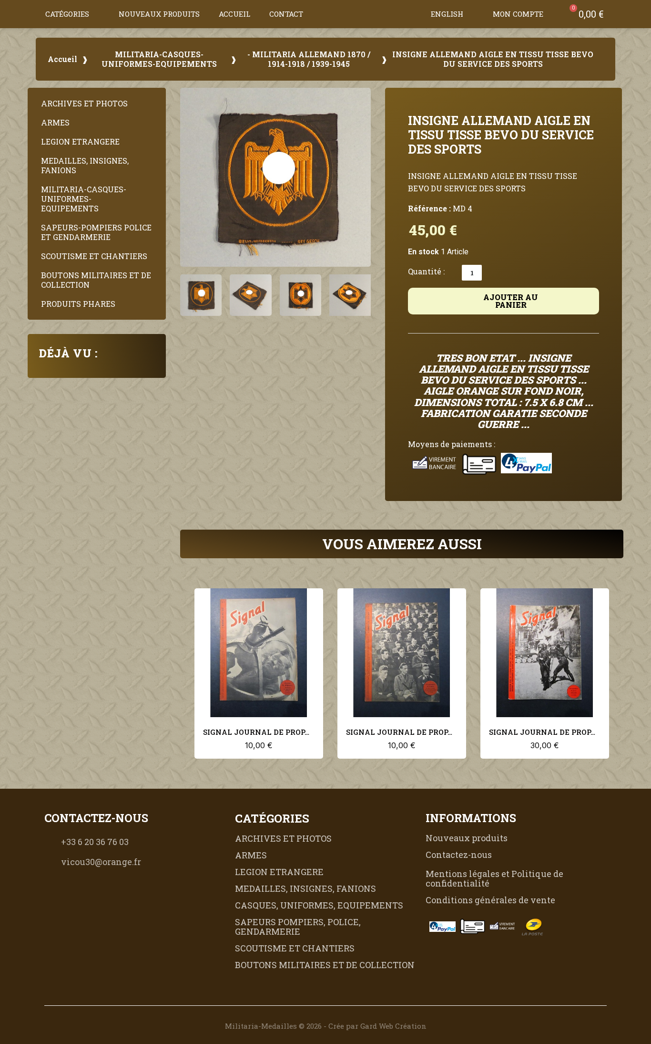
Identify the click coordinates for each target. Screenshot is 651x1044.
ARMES (55, 122)
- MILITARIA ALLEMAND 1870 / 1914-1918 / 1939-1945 (308, 59)
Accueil (234, 14)
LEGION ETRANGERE (80, 141)
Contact (286, 14)
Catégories (67, 14)
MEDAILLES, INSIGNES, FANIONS (85, 165)
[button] (411, 13)
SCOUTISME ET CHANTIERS (94, 256)
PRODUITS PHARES (78, 304)
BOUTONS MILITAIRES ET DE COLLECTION (96, 280)
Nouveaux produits (159, 14)
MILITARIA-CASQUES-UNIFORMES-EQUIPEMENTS (159, 59)
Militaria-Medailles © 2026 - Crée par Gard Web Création (326, 1026)
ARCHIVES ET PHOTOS (84, 103)
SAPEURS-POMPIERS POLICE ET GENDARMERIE (96, 232)
